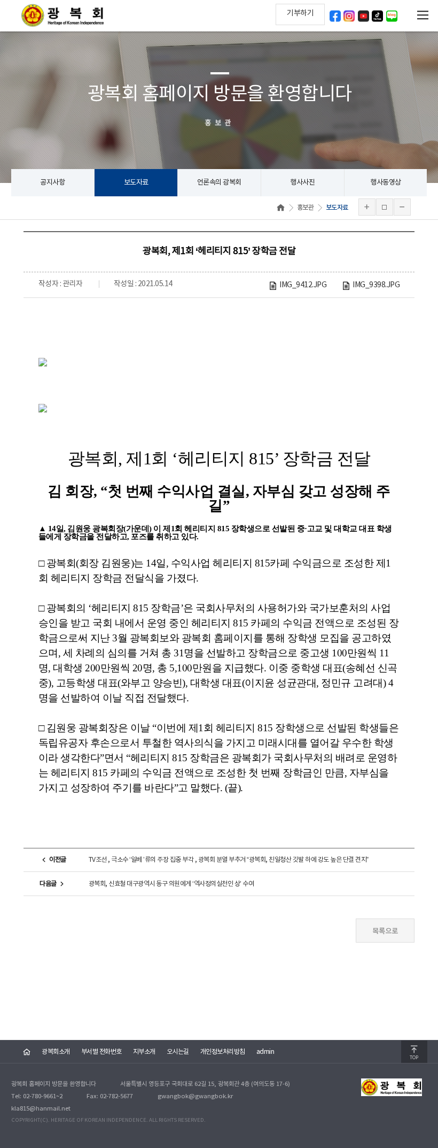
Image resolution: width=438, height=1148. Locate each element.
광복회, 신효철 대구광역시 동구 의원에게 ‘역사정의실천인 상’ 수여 (171, 883)
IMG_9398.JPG (376, 285)
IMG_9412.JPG (302, 285)
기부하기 (300, 13)
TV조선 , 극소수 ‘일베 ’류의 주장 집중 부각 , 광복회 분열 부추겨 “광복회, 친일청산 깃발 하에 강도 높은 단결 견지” (229, 859)
